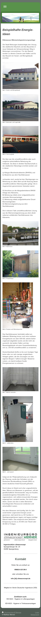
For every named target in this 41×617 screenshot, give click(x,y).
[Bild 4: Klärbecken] (20, 233)
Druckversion (9, 612)
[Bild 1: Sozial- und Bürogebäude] (20, 75)
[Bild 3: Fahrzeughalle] (20, 139)
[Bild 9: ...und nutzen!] (20, 459)
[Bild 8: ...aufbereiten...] (18, 419)
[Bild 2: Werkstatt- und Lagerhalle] (20, 107)
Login (37, 612)
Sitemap (18, 612)
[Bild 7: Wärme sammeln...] (20, 379)
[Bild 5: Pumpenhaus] (20, 263)
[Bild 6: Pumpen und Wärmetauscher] (18, 305)
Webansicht (35, 615)
